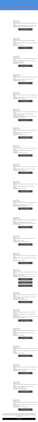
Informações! (25, 47)
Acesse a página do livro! (25, 29)
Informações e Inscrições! (25, 244)
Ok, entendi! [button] (19, 418)
